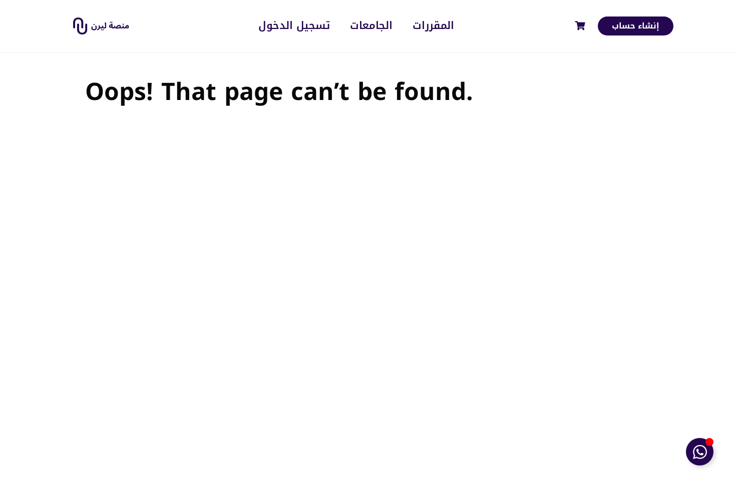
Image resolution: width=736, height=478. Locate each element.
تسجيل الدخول (294, 25)
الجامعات (371, 25)
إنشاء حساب (635, 26)
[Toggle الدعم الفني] (699, 452)
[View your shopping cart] (581, 25)
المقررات (433, 25)
